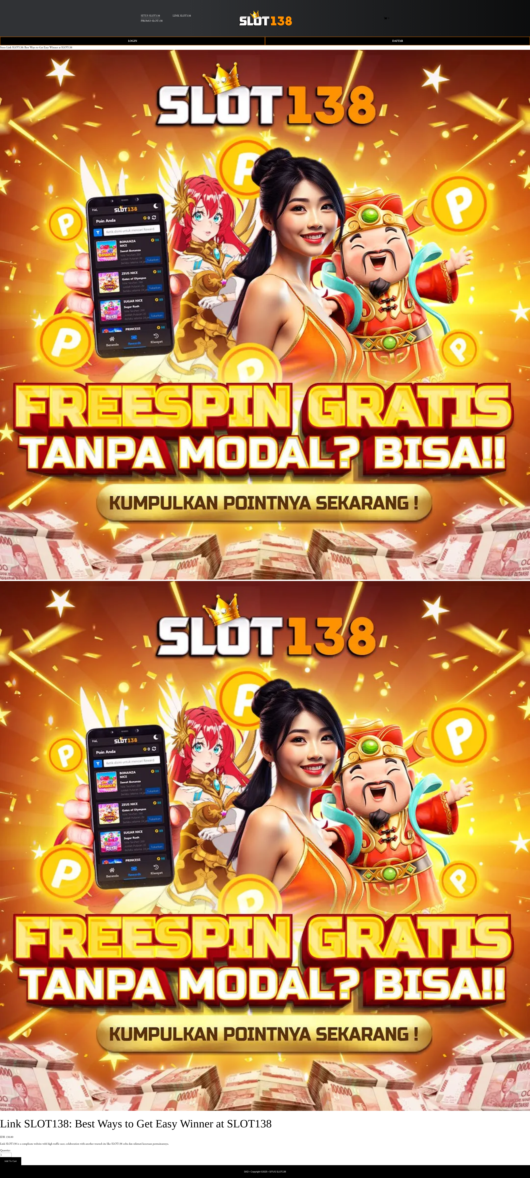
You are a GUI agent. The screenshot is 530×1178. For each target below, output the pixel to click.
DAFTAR (397, 41)
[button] (10, 1161)
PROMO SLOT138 (152, 21)
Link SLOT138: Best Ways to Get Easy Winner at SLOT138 (39, 47)
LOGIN (132, 41)
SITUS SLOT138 (150, 16)
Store (3, 47)
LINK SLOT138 (182, 16)
